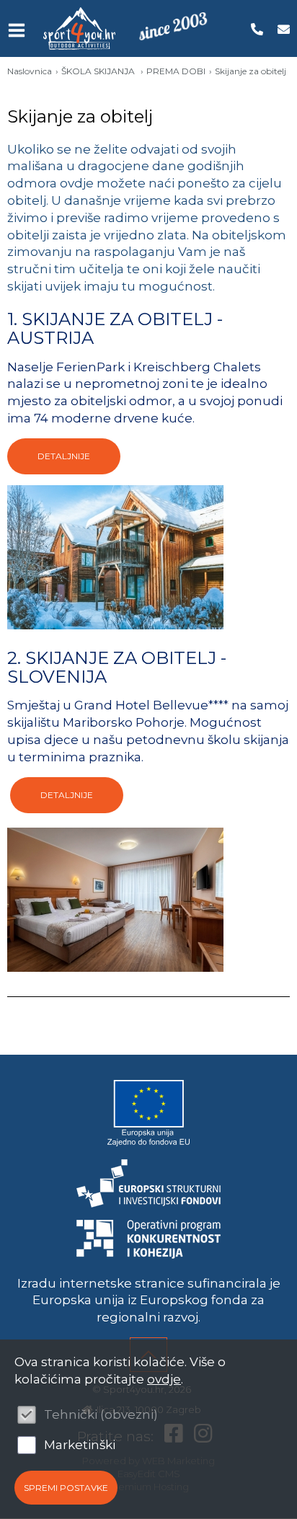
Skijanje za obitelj (250, 71)
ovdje (164, 1379)
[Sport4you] (79, 28)
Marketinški (79, 1445)
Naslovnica (29, 71)
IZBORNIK (19, 30)
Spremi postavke (66, 1487)
